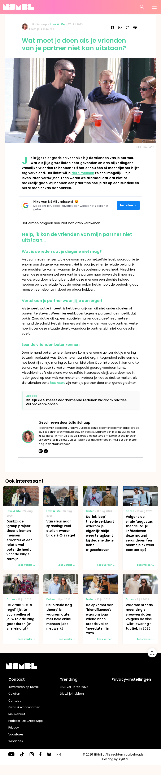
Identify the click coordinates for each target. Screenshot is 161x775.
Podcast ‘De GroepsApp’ (25, 721)
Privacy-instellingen (131, 679)
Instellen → (128, 205)
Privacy (13, 727)
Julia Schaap (38, 24)
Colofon (14, 694)
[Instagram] (41, 451)
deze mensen (82, 173)
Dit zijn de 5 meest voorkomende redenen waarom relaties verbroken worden (76, 402)
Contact (14, 700)
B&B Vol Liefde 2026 (74, 687)
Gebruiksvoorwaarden (24, 707)
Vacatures (15, 734)
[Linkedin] (46, 451)
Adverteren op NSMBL (23, 687)
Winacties (15, 741)
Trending (69, 679)
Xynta (123, 759)
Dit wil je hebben (72, 694)
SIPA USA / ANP (145, 147)
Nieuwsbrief (16, 714)
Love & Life (57, 24)
